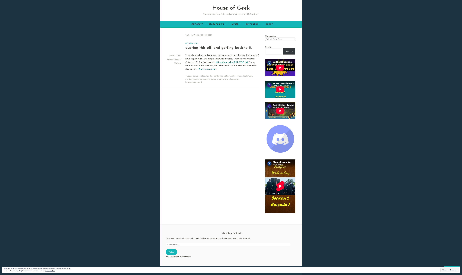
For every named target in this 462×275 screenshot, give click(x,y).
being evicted (199, 76)
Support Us (252, 24)
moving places (192, 79)
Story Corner (216, 24)
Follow (171, 252)
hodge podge (192, 43)
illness (239, 76)
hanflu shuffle (212, 76)
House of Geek (231, 8)
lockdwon (247, 76)
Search (268, 47)
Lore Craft (197, 24)
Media (234, 24)
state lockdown (232, 79)
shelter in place (216, 79)
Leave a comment (193, 82)
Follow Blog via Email (231, 233)
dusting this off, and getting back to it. (218, 48)
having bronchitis (228, 76)
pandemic (204, 79)
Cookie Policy (50, 271)
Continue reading (207, 69)
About (269, 24)
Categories (270, 36)
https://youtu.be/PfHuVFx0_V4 (232, 62)
